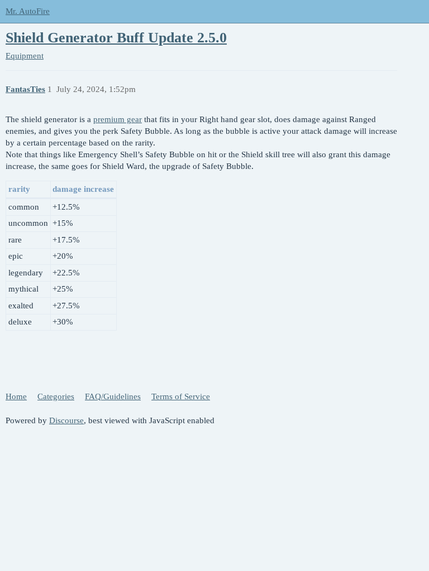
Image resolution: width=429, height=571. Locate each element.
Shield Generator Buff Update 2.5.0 (116, 38)
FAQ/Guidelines (113, 396)
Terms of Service (180, 396)
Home (16, 396)
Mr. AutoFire (28, 11)
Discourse (66, 420)
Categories (55, 396)
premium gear (117, 119)
